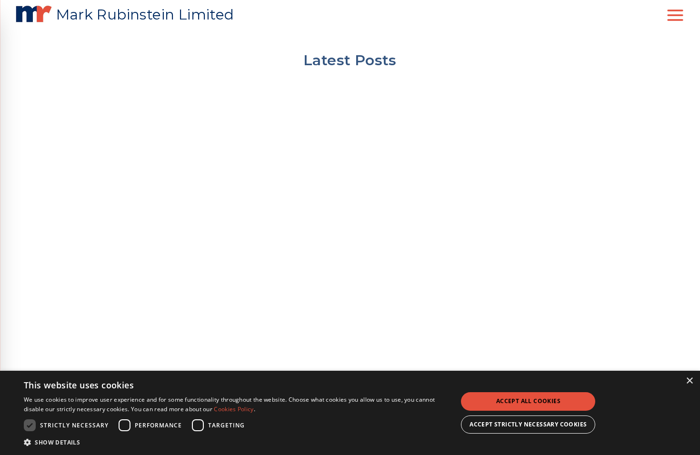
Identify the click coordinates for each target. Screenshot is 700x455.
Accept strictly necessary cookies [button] (528, 424)
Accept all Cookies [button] (528, 401)
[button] (234, 442)
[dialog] (350, 413)
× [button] (689, 381)
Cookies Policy (233, 409)
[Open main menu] (675, 15)
